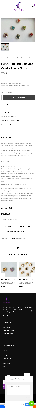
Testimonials (6, 368)
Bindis (6, 121)
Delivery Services (6, 363)
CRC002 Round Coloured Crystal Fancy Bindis (26, 282)
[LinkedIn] (13, 125)
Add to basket (19, 97)
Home (3, 58)
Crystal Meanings (7, 336)
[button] (33, 6)
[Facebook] (7, 125)
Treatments (5, 338)
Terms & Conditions (7, 358)
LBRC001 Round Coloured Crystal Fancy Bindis (8, 282)
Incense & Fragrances (8, 333)
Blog (4, 366)
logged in (12, 238)
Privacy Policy (6, 355)
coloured (12, 121)
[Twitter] (10, 125)
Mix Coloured (12, 116)
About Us (5, 350)
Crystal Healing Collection (9, 330)
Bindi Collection (11, 58)
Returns (4, 361)
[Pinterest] (16, 125)
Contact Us (5, 353)
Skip (22, 404)
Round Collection (22, 58)
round (17, 121)
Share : (3, 125)
